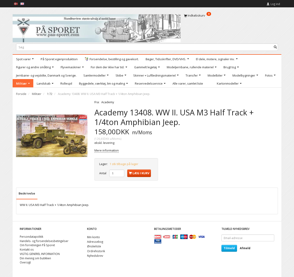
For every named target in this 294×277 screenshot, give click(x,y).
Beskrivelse (27, 193)
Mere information (106, 150)
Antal (103, 173)
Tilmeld (229, 248)
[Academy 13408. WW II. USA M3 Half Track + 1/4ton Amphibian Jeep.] (52, 135)
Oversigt (25, 262)
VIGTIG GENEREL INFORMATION (40, 254)
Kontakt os (27, 249)
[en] (22, 3)
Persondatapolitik (31, 236)
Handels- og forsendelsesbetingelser (44, 241)
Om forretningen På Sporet (37, 245)
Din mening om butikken (35, 258)
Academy (107, 102)
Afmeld (245, 248)
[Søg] (275, 47)
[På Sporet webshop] (97, 27)
